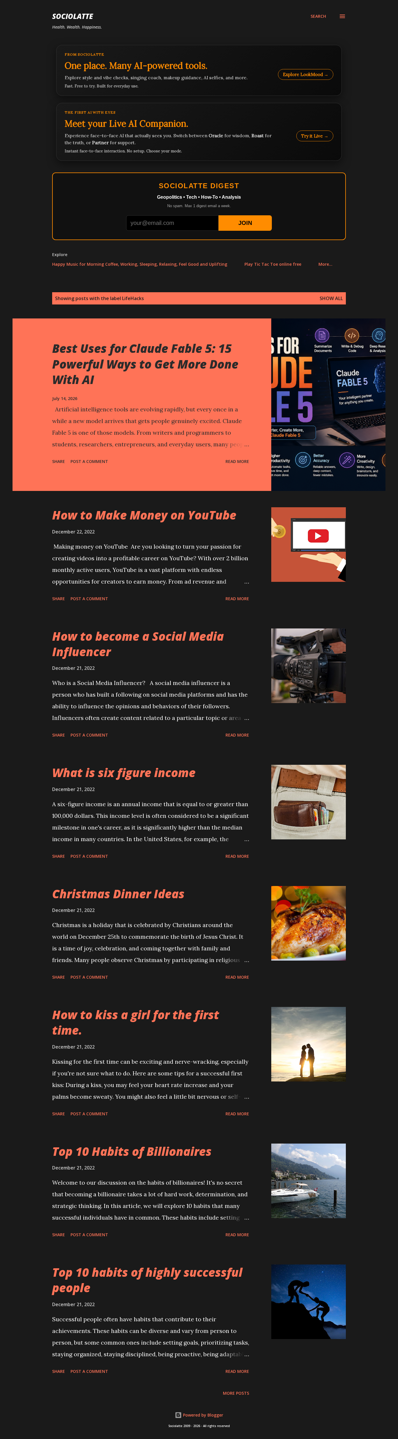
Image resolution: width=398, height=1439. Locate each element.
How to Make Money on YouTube (144, 515)
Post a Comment (89, 461)
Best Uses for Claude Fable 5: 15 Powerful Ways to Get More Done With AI (145, 364)
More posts (236, 1393)
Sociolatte (72, 16)
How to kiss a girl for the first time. (135, 1022)
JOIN (245, 223)
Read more (237, 461)
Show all (331, 298)
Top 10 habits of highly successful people (147, 1280)
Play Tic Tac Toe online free (272, 264)
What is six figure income (124, 773)
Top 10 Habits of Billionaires (132, 1151)
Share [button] (58, 461)
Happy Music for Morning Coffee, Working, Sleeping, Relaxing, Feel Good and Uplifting (139, 264)
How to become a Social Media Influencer (138, 644)
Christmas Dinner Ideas (118, 894)
